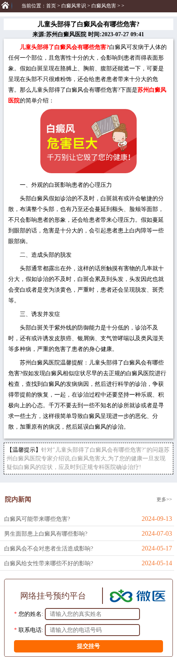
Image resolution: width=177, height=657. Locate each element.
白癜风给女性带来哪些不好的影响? (48, 563)
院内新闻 (18, 499)
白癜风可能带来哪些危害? (37, 519)
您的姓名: (31, 614)
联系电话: (31, 630)
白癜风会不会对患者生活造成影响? (48, 549)
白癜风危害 (103, 6)
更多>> (164, 499)
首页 (51, 6)
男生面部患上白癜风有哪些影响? (45, 534)
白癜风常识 (73, 6)
